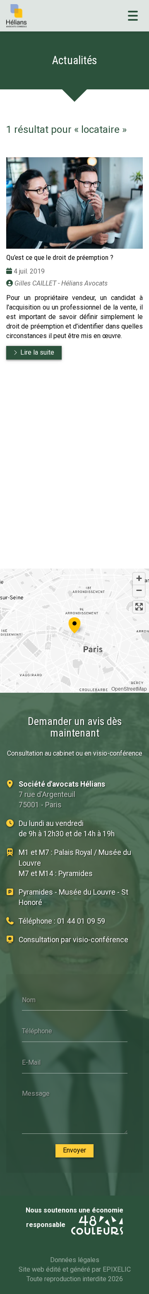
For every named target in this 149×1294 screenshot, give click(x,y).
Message (36, 1093)
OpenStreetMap (129, 688)
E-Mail (31, 1062)
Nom (29, 1000)
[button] (74, 624)
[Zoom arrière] (139, 591)
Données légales (74, 1260)
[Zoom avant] (139, 579)
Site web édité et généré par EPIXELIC (75, 1269)
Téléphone (37, 1031)
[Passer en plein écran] (139, 607)
